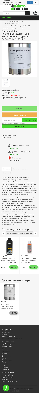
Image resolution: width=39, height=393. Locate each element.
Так (30, 2)
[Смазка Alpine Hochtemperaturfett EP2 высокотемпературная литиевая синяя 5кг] (19, 59)
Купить (19, 108)
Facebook (6, 369)
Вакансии (5, 353)
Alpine (16, 90)
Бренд (4, 359)
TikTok (5, 365)
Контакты (5, 335)
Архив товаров (7, 361)
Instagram (6, 367)
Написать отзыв (8, 129)
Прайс (4, 349)
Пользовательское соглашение (12, 339)
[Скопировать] (17, 92)
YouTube (6, 363)
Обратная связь (7, 347)
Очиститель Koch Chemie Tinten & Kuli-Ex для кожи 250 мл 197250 (28, 261)
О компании (6, 332)
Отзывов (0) (7, 173)
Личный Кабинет (7, 375)
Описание (6, 169)
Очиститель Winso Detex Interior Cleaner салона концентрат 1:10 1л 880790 (9, 261)
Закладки (5, 379)
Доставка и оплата (8, 341)
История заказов (7, 377)
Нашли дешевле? (20, 115)
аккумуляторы (29, 389)
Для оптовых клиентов (9, 381)
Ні (35, 2)
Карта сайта (6, 351)
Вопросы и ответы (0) (20, 169)
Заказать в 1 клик (30, 120)
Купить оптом (20, 126)
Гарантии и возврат (8, 337)
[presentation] (2, 257)
